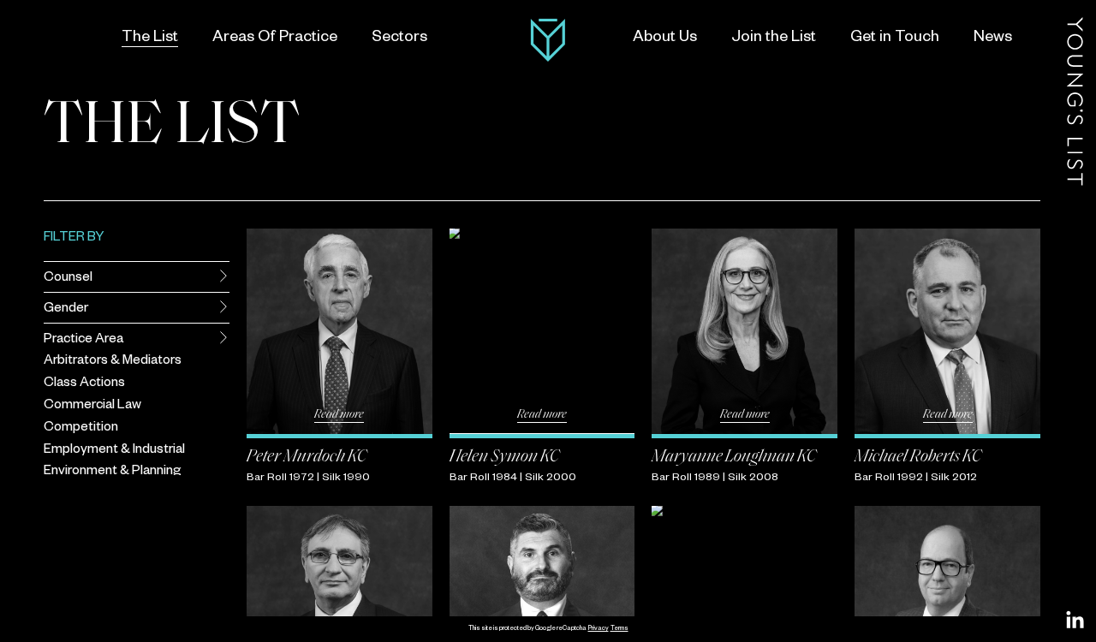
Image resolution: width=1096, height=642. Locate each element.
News (993, 38)
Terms (619, 629)
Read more (339, 414)
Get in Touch (894, 38)
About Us (665, 38)
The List (150, 38)
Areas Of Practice (274, 38)
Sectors (399, 38)
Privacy (598, 629)
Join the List (773, 38)
